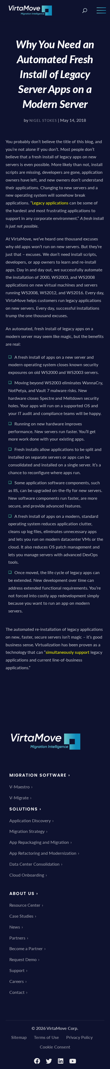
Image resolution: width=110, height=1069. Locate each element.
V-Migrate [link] (19, 797)
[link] (30, 9)
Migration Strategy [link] (27, 831)
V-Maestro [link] (19, 787)
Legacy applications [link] (50, 203)
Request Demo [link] (23, 959)
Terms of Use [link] (46, 1037)
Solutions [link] (23, 809)
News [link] (14, 927)
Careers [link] (16, 981)
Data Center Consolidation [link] (34, 864)
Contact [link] (17, 992)
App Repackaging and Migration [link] (39, 842)
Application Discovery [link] (30, 820)
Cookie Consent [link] (55, 1047)
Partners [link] (17, 938)
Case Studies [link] (21, 916)
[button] (101, 13)
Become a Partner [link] (26, 948)
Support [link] (17, 970)
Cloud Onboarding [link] (26, 875)
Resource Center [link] (24, 905)
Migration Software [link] (38, 775)
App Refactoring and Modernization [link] (42, 853)
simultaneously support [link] (67, 652)
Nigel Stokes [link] (43, 120)
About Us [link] (22, 893)
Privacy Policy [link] (79, 1037)
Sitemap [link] (19, 1037)
